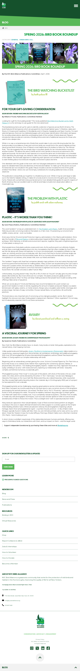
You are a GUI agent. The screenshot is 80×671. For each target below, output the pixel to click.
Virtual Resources (9, 521)
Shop (4, 535)
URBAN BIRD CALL (26, 40)
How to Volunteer (9, 552)
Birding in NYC (7, 515)
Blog (4, 493)
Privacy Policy (40, 639)
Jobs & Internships (9, 547)
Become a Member (10, 564)
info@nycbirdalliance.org (12, 600)
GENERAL (14, 40)
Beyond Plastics (22, 239)
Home (3, 28)
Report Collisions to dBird (12, 541)
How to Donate (8, 558)
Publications (7, 505)
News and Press (8, 499)
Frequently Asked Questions (16, 479)
